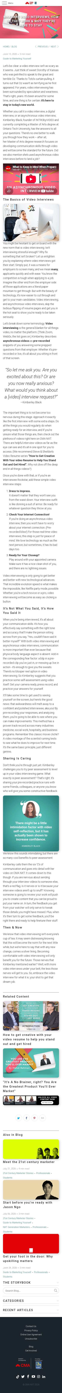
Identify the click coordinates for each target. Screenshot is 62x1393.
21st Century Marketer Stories (18, 1173)
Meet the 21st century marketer (29, 1162)
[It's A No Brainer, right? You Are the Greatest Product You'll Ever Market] (31, 1076)
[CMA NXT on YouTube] (33, 1377)
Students (7, 1177)
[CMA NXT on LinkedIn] (44, 1377)
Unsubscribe (31, 1339)
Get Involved (31, 1350)
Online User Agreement (31, 1334)
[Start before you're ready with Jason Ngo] (31, 1189)
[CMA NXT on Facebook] (28, 1377)
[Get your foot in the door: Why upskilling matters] (31, 1243)
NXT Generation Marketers (16, 1227)
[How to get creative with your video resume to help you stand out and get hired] (31, 1029)
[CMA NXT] (30, 3)
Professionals (43, 1173)
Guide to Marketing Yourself (17, 58)
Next (54, 46)
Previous (42, 46)
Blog (31, 1346)
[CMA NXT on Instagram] (38, 1377)
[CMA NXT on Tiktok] (17, 1377)
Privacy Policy (31, 1330)
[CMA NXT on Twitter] (23, 1377)
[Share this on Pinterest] (34, 1118)
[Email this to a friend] (42, 1118)
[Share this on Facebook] (26, 1118)
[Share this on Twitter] (18, 1118)
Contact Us (31, 1326)
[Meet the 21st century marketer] (31, 1149)
